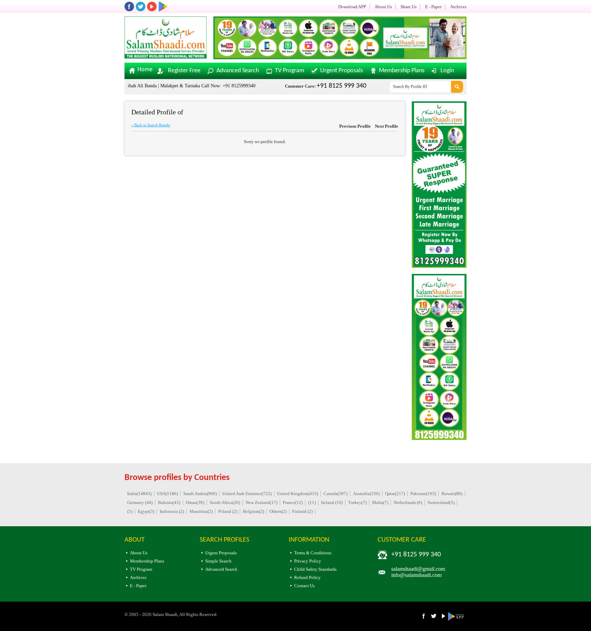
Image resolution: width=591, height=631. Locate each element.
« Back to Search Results (150, 125)
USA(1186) (167, 493)
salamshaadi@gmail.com (418, 569)
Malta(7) (380, 502)
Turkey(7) (357, 502)
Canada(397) (335, 493)
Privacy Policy (307, 561)
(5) (129, 511)
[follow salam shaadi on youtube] (152, 6)
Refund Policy (307, 577)
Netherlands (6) (408, 502)
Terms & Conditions (312, 552)
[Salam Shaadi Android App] (457, 619)
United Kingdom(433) (297, 493)
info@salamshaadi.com (416, 575)
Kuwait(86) (452, 493)
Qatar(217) (395, 493)
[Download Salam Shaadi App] (163, 6)
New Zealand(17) (261, 502)
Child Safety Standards (315, 569)
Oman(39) (195, 502)
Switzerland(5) (441, 502)
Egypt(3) (146, 511)
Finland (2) (302, 511)
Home (145, 70)
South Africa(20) (225, 502)
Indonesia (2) (172, 511)
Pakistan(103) (423, 493)
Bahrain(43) (169, 502)
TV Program (289, 70)
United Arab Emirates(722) (247, 493)
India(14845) (139, 493)
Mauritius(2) (201, 511)
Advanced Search (237, 70)
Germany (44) (140, 502)
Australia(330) (366, 493)
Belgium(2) (253, 511)
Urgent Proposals (341, 70)
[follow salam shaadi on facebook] (129, 6)
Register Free (184, 70)
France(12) (293, 502)
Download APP (352, 6)
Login (447, 70)
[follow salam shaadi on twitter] (140, 6)
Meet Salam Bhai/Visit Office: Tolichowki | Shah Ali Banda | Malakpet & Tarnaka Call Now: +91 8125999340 (135, 85)
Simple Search (218, 561)
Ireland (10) (332, 502)
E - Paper (433, 6)
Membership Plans (401, 70)
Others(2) (278, 511)
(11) (312, 502)
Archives (458, 6)
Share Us (408, 6)
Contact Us (304, 585)
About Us (383, 6)
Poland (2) (227, 511)
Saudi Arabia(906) (200, 493)
